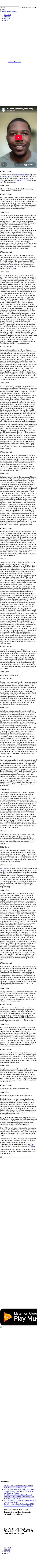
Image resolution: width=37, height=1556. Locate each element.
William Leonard (6, 176)
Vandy (12, 266)
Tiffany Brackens (14, 62)
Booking (7, 1551)
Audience (7, 1550)
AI (3, 32)
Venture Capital (30, 32)
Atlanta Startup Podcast (21, 175)
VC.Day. (32, 1146)
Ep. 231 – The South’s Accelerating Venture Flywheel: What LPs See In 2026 (18, 1486)
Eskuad (2, 870)
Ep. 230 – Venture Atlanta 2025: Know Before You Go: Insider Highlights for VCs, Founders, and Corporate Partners (19, 1491)
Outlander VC (21, 180)
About (6, 1553)
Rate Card (7, 1548)
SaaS (19, 32)
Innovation (11, 32)
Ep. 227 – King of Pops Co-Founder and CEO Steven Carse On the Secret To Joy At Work (19, 1505)
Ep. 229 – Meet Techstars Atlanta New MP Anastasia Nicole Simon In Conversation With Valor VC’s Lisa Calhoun (19, 1496)
